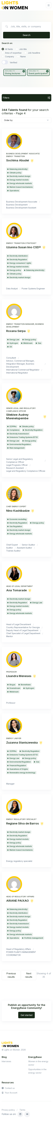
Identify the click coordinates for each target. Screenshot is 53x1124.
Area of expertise (13, 53)
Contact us (9, 1088)
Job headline (34, 53)
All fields (9, 49)
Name (23, 56)
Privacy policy (8, 1110)
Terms (22, 1110)
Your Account (10, 1092)
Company (9, 56)
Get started (26, 1015)
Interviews (6, 1061)
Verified (13, 62)
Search (26, 35)
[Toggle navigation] (48, 5)
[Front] (15, 5)
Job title (23, 49)
